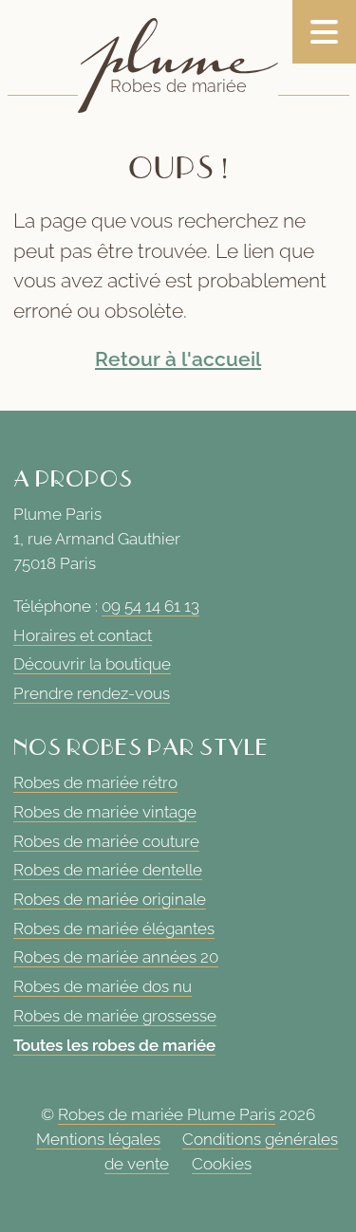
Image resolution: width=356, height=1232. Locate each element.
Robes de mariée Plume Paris (166, 1115)
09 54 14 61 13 (150, 606)
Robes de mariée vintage (105, 811)
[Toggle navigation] (324, 32)
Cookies (222, 1163)
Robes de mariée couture (106, 841)
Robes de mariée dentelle (107, 869)
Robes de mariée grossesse (114, 1015)
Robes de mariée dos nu (102, 986)
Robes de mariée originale (109, 899)
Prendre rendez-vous (91, 693)
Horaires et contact (82, 635)
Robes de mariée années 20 (115, 956)
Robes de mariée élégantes (114, 928)
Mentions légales (98, 1139)
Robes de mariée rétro (95, 782)
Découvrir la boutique (92, 663)
